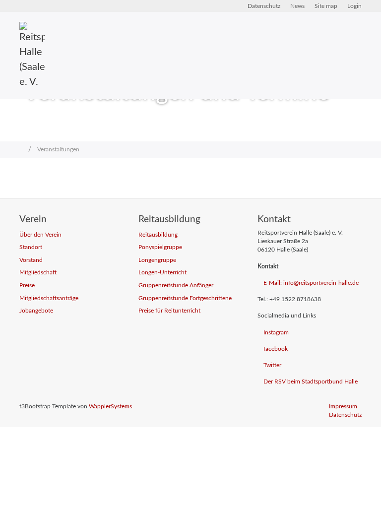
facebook (275, 349)
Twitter (272, 365)
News (297, 6)
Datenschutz (264, 6)
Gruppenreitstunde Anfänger (175, 285)
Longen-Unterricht (162, 272)
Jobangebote (36, 311)
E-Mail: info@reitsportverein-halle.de (311, 283)
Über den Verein (40, 235)
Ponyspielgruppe (160, 247)
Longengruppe (157, 260)
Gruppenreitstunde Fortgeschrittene (185, 298)
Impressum (343, 406)
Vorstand (31, 260)
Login (354, 6)
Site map (326, 6)
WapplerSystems (110, 406)
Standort (30, 247)
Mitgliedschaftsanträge (48, 298)
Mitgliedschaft (38, 272)
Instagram (276, 332)
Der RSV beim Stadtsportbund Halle (310, 381)
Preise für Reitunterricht (169, 311)
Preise (27, 285)
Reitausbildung (158, 235)
